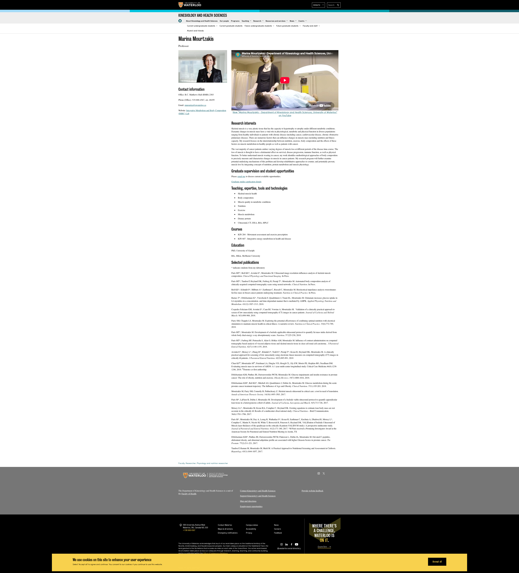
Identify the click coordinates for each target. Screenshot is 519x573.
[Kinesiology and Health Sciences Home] (180, 20)
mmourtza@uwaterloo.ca (195, 105)
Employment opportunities (251, 506)
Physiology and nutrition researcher (212, 463)
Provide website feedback (312, 490)
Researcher (191, 463)
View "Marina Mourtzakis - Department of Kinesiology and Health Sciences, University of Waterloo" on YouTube (285, 114)
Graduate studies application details (246, 181)
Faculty (181, 463)
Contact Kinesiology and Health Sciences (257, 490)
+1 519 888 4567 (189, 530)
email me (241, 176)
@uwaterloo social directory (289, 548)
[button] (318, 5)
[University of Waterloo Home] (189, 5)
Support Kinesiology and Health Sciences (258, 495)
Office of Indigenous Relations (215, 553)
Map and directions (248, 501)
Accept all (437, 561)
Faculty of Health (189, 493)
